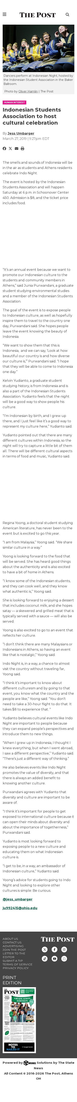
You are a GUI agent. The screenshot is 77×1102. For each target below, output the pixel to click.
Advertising (13, 946)
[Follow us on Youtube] (54, 958)
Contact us (12, 942)
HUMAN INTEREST (14, 102)
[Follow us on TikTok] (44, 958)
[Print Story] (22, 149)
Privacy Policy (16, 968)
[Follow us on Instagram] (64, 949)
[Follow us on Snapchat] (64, 958)
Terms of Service (17, 964)
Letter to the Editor (14, 955)
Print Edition (12, 980)
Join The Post (14, 950)
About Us (10, 939)
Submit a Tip (13, 961)
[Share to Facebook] (4, 149)
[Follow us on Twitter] (44, 949)
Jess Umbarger (21, 133)
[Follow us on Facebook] (54, 949)
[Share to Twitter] (10, 149)
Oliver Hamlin (28, 91)
